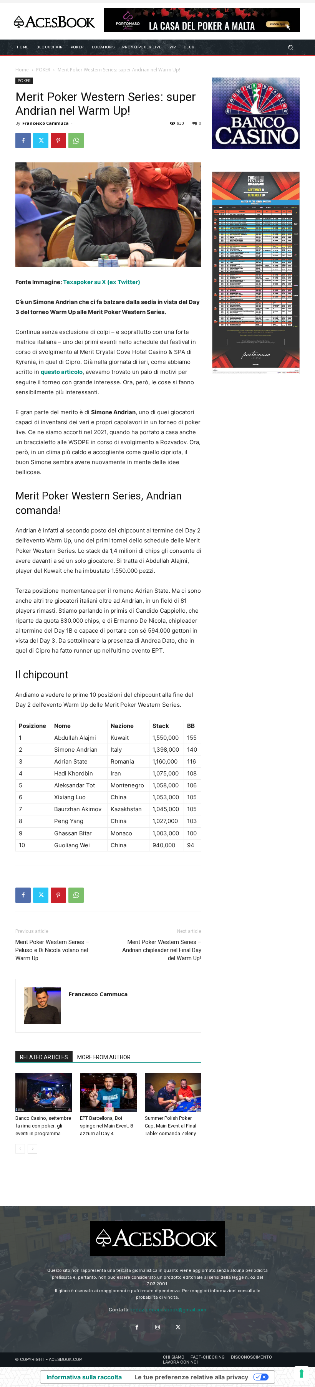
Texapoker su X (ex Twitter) (101, 282)
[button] (290, 47)
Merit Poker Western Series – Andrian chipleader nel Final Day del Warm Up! (161, 950)
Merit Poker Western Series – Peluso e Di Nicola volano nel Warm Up (52, 950)
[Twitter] (40, 140)
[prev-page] (20, 1149)
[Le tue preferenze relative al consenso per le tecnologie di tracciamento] (301, 1373)
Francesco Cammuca (45, 123)
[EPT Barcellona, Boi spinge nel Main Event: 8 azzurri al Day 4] (108, 1092)
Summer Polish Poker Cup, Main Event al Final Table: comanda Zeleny (170, 1125)
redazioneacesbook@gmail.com (168, 1310)
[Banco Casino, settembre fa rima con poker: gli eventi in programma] (43, 1092)
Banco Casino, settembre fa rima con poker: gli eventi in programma (43, 1125)
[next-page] (32, 1149)
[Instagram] (157, 1326)
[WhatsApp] (76, 140)
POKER (43, 69)
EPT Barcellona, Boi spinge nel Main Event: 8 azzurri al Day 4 (106, 1125)
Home (22, 69)
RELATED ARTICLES (44, 1057)
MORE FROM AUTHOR (104, 1057)
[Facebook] (23, 140)
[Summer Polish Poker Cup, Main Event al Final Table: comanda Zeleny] (173, 1092)
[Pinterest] (58, 140)
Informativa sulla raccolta (84, 1377)
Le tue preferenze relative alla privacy (191, 1377)
